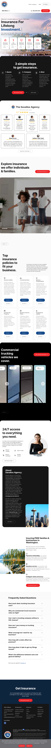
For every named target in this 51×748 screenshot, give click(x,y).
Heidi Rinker (45, 119)
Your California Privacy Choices (18, 730)
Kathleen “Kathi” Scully (40, 138)
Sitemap (38, 729)
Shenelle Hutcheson (32, 120)
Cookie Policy (27, 729)
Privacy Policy (20, 729)
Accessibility (15, 729)
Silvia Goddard (20, 119)
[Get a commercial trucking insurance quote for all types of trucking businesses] (37, 43)
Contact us (23, 663)
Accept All (21, 745)
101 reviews (32, 112)
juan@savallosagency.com (9, 717)
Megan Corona (14, 138)
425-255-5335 (27, 34)
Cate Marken (7, 119)
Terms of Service (33, 729)
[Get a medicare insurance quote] (21, 43)
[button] (1, 205)
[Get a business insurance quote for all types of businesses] (29, 43)
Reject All (29, 745)
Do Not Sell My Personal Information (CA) (30, 730)
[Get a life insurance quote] (13, 43)
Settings (42, 743)
